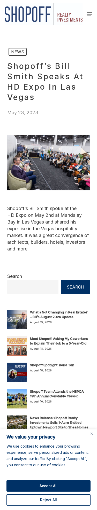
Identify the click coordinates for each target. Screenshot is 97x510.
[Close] (91, 433)
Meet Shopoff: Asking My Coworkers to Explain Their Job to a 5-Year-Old (59, 340)
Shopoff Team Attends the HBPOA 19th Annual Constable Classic (57, 393)
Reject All (48, 500)
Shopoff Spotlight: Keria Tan (52, 365)
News (17, 51)
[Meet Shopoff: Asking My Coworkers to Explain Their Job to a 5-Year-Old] (17, 349)
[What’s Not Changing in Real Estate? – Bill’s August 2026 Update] (17, 322)
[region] (48, 469)
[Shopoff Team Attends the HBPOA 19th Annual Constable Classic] (17, 401)
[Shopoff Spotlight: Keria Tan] (17, 375)
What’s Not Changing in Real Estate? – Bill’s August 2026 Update (59, 314)
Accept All (48, 486)
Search (14, 276)
